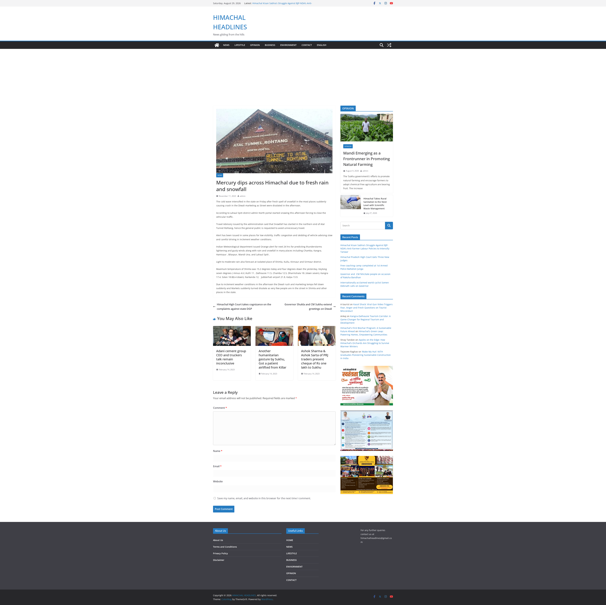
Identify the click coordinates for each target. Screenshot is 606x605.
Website (218, 481)
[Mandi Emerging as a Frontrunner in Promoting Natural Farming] (366, 127)
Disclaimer (218, 559)
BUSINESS (270, 45)
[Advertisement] (303, 82)
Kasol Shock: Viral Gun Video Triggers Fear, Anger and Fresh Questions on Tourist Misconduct (366, 307)
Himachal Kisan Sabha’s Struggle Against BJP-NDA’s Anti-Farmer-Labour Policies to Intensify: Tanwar (365, 248)
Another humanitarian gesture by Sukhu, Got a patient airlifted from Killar (272, 359)
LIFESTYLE (240, 45)
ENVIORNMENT (294, 566)
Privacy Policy (220, 553)
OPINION (255, 45)
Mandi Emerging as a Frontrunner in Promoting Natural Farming (366, 158)
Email (217, 466)
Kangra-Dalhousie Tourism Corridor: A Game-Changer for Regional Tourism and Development (365, 319)
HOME (289, 540)
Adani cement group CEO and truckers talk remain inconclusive (231, 357)
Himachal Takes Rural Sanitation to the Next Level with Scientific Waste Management (375, 203)
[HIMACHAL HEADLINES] (217, 45)
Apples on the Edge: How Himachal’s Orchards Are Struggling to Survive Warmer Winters (364, 343)
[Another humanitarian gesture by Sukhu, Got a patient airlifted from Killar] (274, 328)
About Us (218, 540)
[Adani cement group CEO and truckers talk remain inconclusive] (232, 328)
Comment (220, 408)
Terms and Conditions (225, 546)
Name (217, 451)
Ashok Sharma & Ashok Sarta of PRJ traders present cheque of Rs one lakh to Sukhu (314, 359)
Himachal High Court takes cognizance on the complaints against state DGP (244, 307)
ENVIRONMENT (288, 45)
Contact (307, 45)
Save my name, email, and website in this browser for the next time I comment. (264, 498)
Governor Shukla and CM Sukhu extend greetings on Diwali (308, 307)
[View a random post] (389, 45)
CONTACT (291, 580)
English (321, 45)
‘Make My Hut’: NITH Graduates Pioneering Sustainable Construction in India (365, 355)
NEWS (226, 45)
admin (242, 196)
